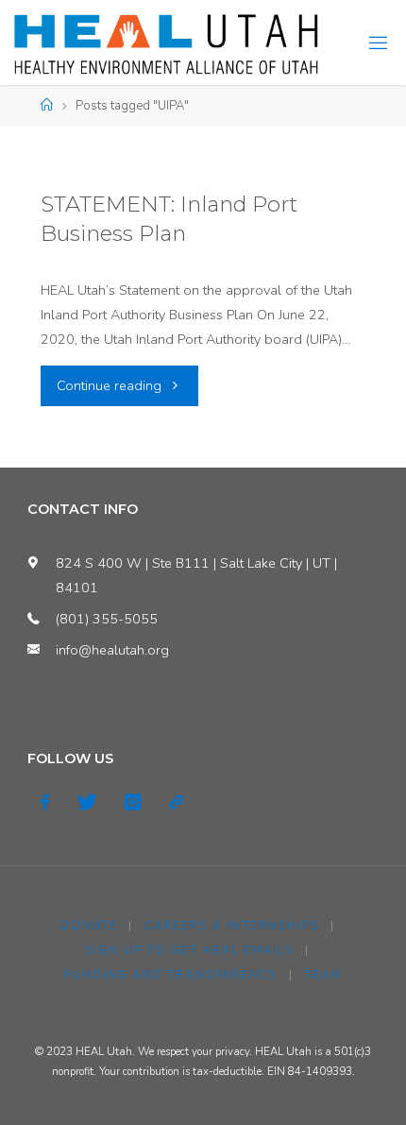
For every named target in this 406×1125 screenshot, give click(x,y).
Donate (89, 925)
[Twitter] (87, 802)
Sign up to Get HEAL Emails (189, 950)
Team (323, 974)
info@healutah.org (112, 649)
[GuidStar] (175, 802)
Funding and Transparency (171, 974)
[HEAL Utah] (166, 42)
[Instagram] (132, 802)
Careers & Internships (231, 925)
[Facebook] (44, 802)
